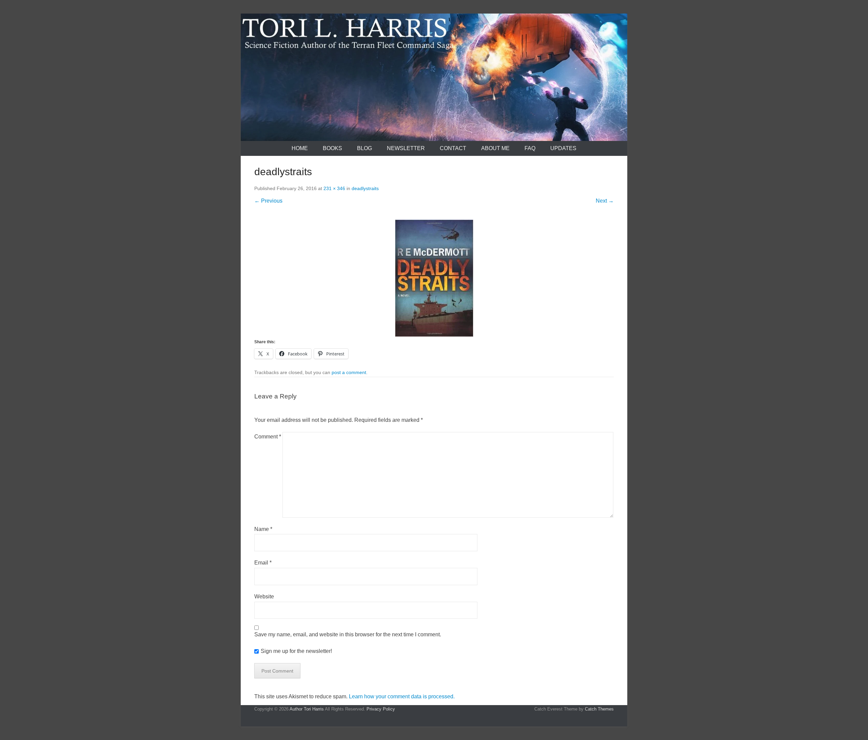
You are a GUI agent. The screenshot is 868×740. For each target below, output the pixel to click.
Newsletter (406, 148)
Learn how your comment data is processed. (402, 696)
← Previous (268, 201)
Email (263, 563)
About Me (495, 148)
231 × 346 (334, 188)
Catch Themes (599, 709)
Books (332, 148)
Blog (364, 148)
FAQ (530, 148)
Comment (267, 436)
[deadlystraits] (434, 278)
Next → (605, 201)
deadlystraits (365, 188)
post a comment (349, 372)
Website (264, 596)
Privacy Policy (381, 709)
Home (300, 148)
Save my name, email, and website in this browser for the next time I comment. (347, 634)
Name (263, 529)
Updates (563, 148)
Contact (453, 148)
